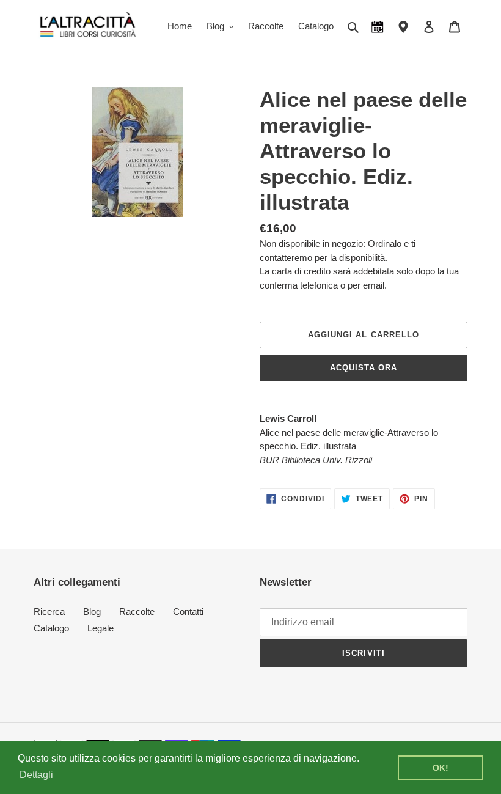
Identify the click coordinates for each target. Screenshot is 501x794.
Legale (100, 628)
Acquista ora (363, 367)
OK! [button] (440, 768)
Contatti (188, 611)
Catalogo (51, 628)
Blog (92, 611)
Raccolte (137, 611)
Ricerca (49, 611)
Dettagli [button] (36, 775)
